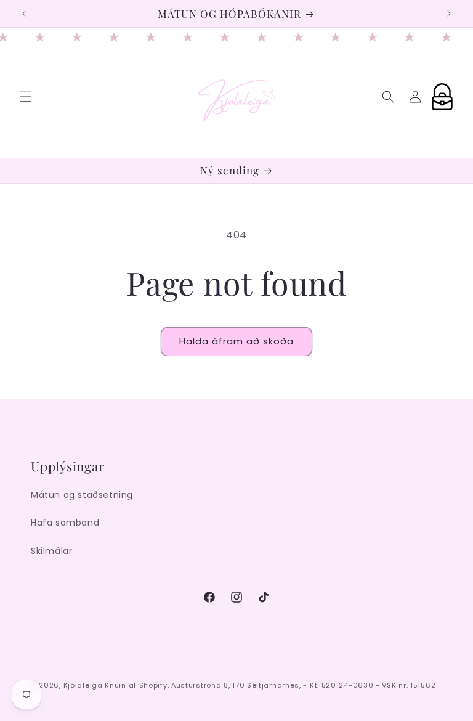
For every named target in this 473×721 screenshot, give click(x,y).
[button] (25, 96)
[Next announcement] (449, 13)
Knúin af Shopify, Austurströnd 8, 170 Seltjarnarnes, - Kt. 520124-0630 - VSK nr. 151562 (270, 685)
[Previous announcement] (24, 13)
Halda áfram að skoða (236, 341)
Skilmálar (51, 551)
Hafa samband (65, 522)
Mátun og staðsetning (82, 495)
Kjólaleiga (83, 685)
